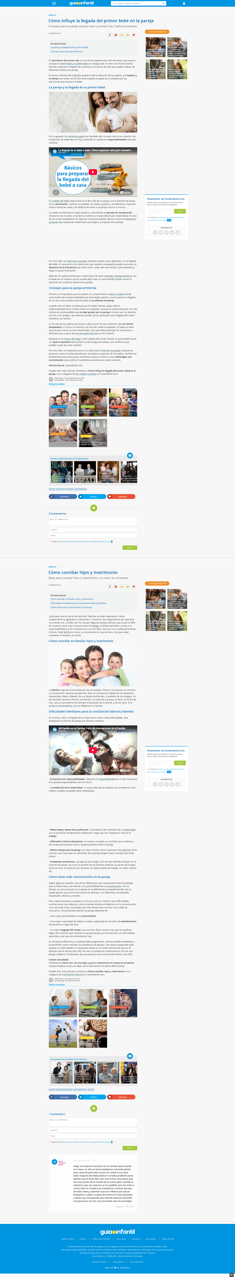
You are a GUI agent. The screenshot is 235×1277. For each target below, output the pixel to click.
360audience (125, 1268)
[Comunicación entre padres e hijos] (63, 1016)
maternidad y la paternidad (74, 63)
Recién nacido (86, 436)
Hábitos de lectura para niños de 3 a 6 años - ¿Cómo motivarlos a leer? (155, 52)
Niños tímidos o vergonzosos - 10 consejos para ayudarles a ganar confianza (177, 73)
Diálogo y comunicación (60, 1007)
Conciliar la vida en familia (123, 410)
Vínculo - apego (80, 489)
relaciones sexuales (76, 261)
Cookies (83, 1239)
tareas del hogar (72, 338)
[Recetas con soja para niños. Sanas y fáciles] (93, 1046)
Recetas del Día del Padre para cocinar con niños (92, 411)
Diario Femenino (136, 1262)
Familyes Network (99, 1262)
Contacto (135, 1239)
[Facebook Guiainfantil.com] (155, 232)
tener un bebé (116, 294)
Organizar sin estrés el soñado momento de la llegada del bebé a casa (91, 442)
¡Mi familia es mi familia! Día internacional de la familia (61, 1042)
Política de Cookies (103, 541)
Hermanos (61, 489)
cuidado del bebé (60, 200)
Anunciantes (150, 1239)
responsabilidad (107, 779)
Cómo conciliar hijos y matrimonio (61, 411)
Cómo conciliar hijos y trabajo (91, 1012)
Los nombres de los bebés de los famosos (69, 1059)
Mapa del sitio (168, 1239)
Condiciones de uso (86, 541)
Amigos (91, 1090)
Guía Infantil (118, 1262)
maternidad (129, 829)
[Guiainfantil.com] (81, 4)
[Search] (163, 3)
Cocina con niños (88, 406)
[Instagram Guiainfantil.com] (166, 232)
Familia (52, 15)
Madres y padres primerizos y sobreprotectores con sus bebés (63, 441)
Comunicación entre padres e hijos (60, 1012)
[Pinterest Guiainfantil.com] (161, 232)
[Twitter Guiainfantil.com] (172, 232)
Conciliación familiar (59, 406)
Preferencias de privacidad (69, 541)
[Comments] (134, 35)
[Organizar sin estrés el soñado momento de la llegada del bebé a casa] (93, 446)
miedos (128, 696)
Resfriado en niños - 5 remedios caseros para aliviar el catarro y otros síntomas (177, 51)
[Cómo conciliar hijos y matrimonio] (63, 415)
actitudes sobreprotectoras (118, 275)
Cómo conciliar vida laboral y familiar (120, 1012)
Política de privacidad (102, 1239)
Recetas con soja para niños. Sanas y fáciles (91, 1042)
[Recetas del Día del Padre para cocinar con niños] (93, 415)
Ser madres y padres (86, 373)
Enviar (129, 548)
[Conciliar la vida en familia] (123, 415)
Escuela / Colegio (80, 1090)
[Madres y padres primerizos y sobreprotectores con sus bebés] (63, 446)
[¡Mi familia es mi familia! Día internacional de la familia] (63, 1046)
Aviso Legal (121, 1239)
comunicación (114, 886)
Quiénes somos (67, 1239)
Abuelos (70, 489)
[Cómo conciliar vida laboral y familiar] (123, 1016)
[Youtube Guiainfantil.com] (178, 232)
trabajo (95, 625)
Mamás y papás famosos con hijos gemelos (69, 458)
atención (126, 849)
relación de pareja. (111, 350)
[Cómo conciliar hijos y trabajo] (93, 1016)
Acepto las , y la (81, 541)
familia (77, 75)
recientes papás (76, 136)
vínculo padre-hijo (85, 333)
